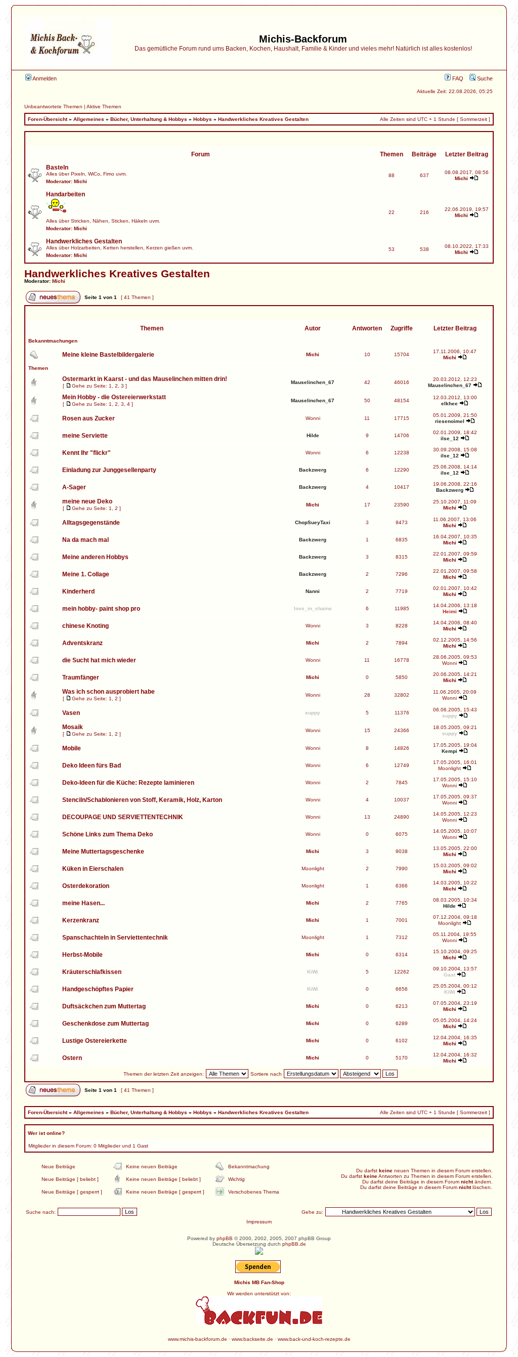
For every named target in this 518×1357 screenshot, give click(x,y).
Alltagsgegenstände (91, 522)
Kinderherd (78, 591)
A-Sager (74, 487)
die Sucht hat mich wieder (99, 660)
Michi (80, 181)
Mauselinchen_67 (312, 382)
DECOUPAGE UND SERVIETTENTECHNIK (122, 817)
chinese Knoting (85, 625)
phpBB (225, 1238)
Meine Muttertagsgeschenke (103, 851)
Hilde (313, 435)
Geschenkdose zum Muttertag (105, 1023)
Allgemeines (88, 119)
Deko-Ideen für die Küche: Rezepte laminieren (128, 782)
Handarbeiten (65, 194)
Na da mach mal (85, 539)
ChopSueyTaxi (312, 522)
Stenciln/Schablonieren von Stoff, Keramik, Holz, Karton (142, 799)
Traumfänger (80, 677)
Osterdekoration (85, 885)
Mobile (71, 748)
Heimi (450, 611)
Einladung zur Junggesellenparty (109, 470)
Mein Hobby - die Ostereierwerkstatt (114, 397)
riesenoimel (449, 421)
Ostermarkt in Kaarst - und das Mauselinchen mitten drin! (144, 379)
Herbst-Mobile (82, 954)
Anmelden (44, 78)
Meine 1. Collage (85, 574)
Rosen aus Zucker (88, 418)
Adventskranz (82, 643)
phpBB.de (294, 1244)
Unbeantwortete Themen (53, 106)
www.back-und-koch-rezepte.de (314, 1339)
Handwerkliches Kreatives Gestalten (263, 119)
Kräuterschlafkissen (91, 972)
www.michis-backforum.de (197, 1339)
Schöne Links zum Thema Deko (107, 834)
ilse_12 (450, 438)
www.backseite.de (252, 1339)
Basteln (57, 167)
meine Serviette (85, 435)
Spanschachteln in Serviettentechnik (115, 937)
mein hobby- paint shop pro (101, 608)
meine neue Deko (87, 501)
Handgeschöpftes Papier (98, 989)
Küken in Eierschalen (92, 868)
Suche (484, 78)
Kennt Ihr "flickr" (86, 452)
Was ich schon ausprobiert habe (108, 691)
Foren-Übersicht (47, 119)
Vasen (71, 712)
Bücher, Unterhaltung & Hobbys (148, 119)
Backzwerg (312, 470)
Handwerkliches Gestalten (84, 241)
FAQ (457, 78)
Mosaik (72, 727)
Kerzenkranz (80, 920)
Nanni (313, 591)
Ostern (72, 1058)
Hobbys (202, 119)
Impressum (259, 1221)
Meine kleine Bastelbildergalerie (108, 354)
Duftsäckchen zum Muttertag (104, 1006)
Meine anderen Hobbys (95, 557)
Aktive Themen (104, 106)
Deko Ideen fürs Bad (91, 765)
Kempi (449, 751)
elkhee (449, 403)
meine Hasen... (83, 903)
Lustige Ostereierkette (94, 1040)
